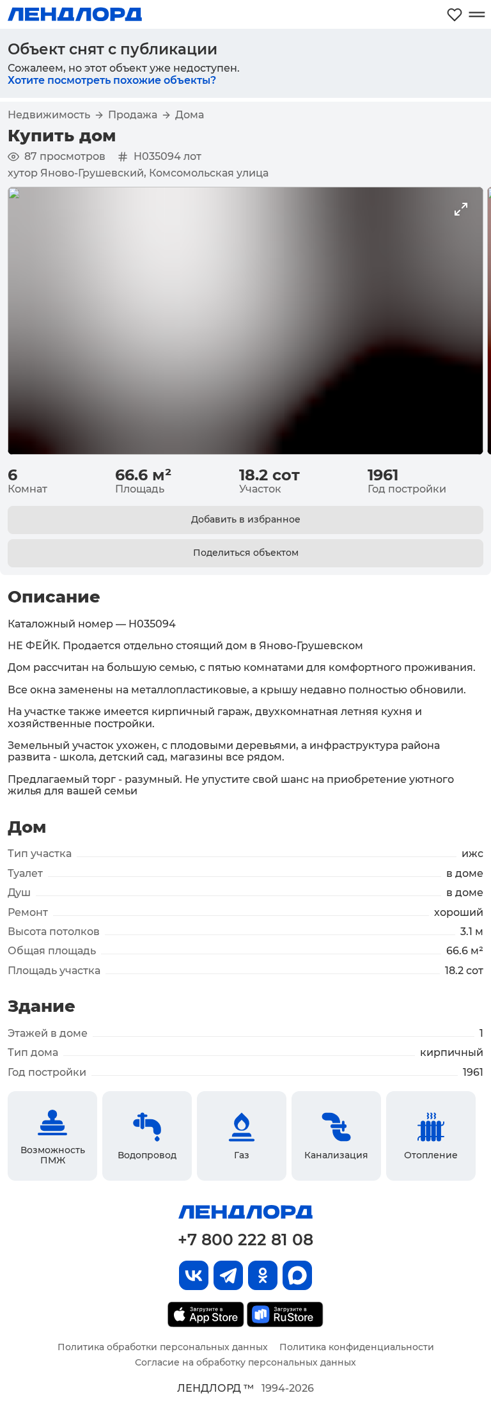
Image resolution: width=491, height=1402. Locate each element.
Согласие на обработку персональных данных (245, 1362)
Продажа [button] (132, 115)
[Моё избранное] (454, 14)
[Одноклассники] (262, 1275)
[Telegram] (228, 1275)
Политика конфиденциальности (356, 1347)
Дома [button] (189, 115)
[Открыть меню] (476, 14)
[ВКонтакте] (193, 1275)
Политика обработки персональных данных (163, 1347)
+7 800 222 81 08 (245, 1239)
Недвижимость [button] (49, 115)
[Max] (297, 1275)
